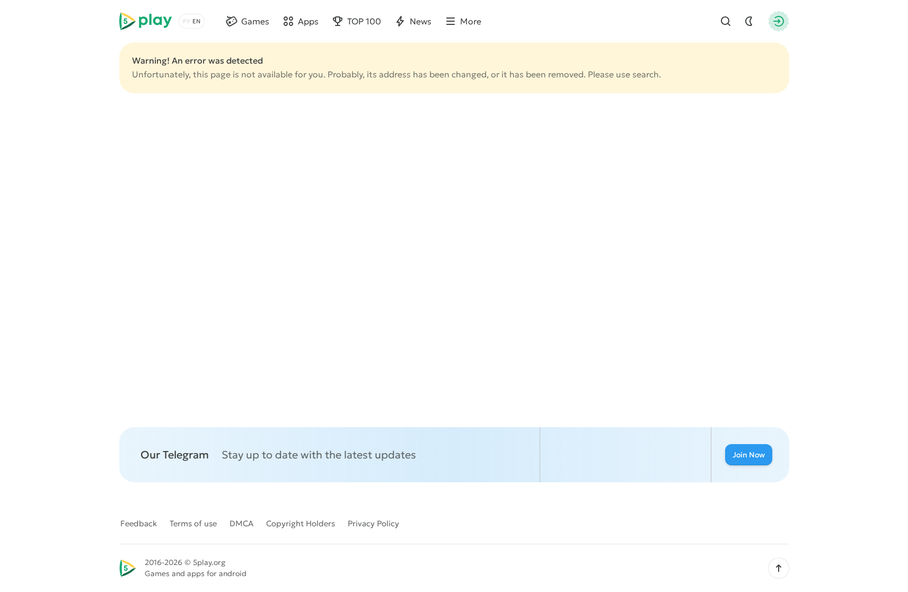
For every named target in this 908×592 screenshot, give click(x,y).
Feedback (138, 523)
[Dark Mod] (749, 21)
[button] (778, 568)
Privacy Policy (373, 523)
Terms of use (193, 523)
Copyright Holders (300, 523)
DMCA (241, 523)
